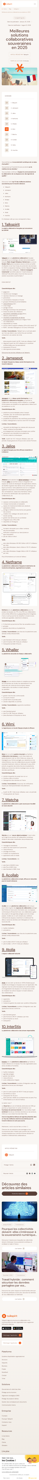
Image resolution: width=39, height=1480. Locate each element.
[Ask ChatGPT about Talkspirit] (27, 1173)
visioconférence (8, 304)
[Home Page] (7, 4)
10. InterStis (11, 1026)
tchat (4, 292)
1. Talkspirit (11, 224)
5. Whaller (10, 649)
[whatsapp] (31, 1165)
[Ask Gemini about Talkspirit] (35, 1173)
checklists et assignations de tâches (14, 317)
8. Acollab (10, 875)
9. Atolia (8, 949)
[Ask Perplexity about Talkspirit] (32, 1173)
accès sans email (8, 319)
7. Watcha (10, 799)
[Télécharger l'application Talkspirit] (19, 1328)
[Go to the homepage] (9, 1316)
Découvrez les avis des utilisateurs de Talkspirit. (16, 352)
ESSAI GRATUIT (6, 282)
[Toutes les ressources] (19, 1194)
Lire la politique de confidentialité (10, 1472)
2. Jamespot (12, 358)
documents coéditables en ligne (12, 313)
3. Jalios (8, 446)
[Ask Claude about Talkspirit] (29, 1173)
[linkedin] (34, 1165)
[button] (35, 4)
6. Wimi (8, 724)
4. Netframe (12, 562)
